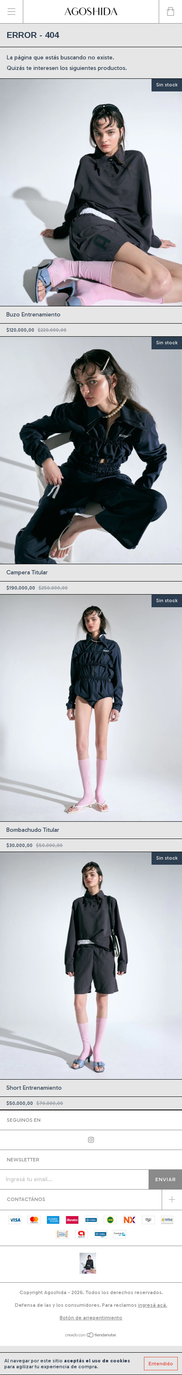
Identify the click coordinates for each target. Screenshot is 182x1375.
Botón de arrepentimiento (91, 1318)
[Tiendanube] (91, 1336)
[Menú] (11, 11)
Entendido (161, 1364)
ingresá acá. (152, 1305)
